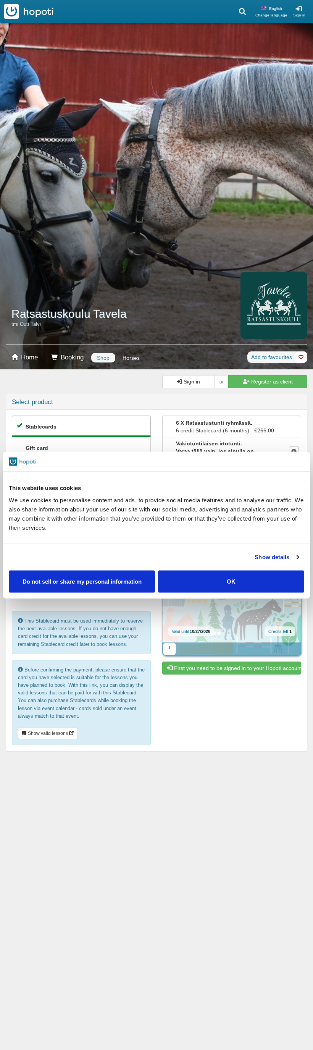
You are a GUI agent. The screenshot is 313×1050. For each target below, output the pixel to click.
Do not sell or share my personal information (82, 581)
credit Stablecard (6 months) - (225, 427)
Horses (131, 358)
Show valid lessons (48, 733)
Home (28, 357)
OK (231, 581)
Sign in (299, 15)
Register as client (271, 382)
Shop (103, 358)
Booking (71, 357)
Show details (272, 557)
